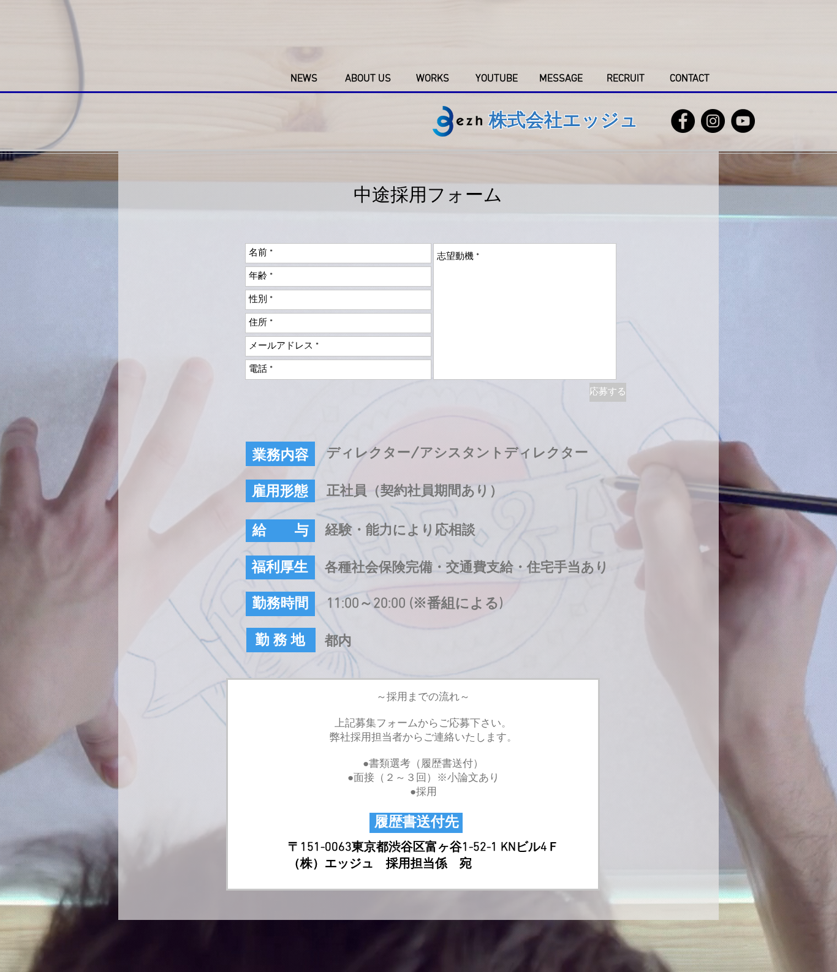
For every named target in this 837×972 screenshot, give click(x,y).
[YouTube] (743, 121)
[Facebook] (683, 121)
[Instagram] (713, 121)
